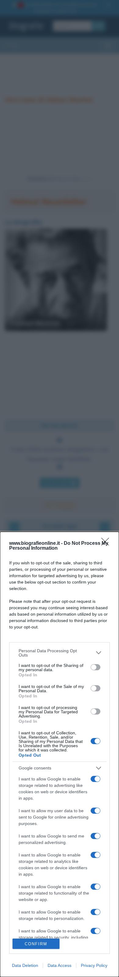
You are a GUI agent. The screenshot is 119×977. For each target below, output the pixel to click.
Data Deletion (25, 965)
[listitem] (59, 653)
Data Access (59, 965)
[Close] (107, 543)
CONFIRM (36, 944)
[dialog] (59, 754)
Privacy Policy (94, 965)
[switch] (95, 667)
